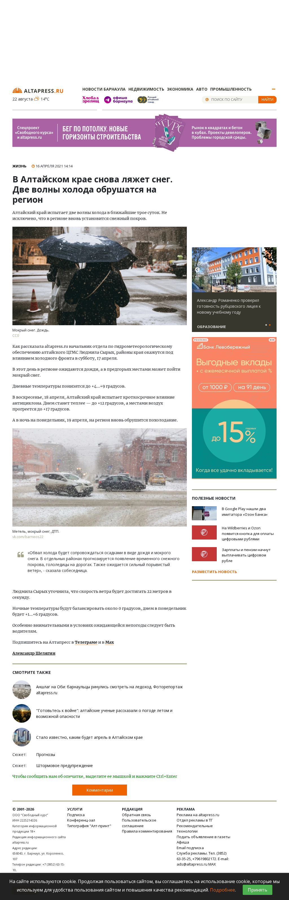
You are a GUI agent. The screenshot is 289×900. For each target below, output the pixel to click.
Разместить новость (214, 571)
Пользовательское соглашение (139, 823)
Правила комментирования (147, 831)
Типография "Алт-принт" (89, 825)
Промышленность (231, 89)
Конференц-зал (81, 820)
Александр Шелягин (33, 653)
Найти (267, 99)
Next (271, 270)
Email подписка (190, 847)
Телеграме (86, 642)
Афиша (183, 842)
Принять (257, 890)
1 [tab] (266, 325)
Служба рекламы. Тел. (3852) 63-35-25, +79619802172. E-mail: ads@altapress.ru (203, 859)
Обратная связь (136, 814)
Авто (201, 89)
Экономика (180, 89)
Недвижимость (146, 89)
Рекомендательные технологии (195, 828)
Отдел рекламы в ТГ (195, 820)
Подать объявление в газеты (203, 836)
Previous (197, 270)
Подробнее (222, 890)
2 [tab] (269, 325)
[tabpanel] (234, 292)
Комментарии (99, 790)
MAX (212, 864)
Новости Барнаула (104, 89)
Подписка (76, 814)
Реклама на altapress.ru (198, 814)
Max (109, 642)
